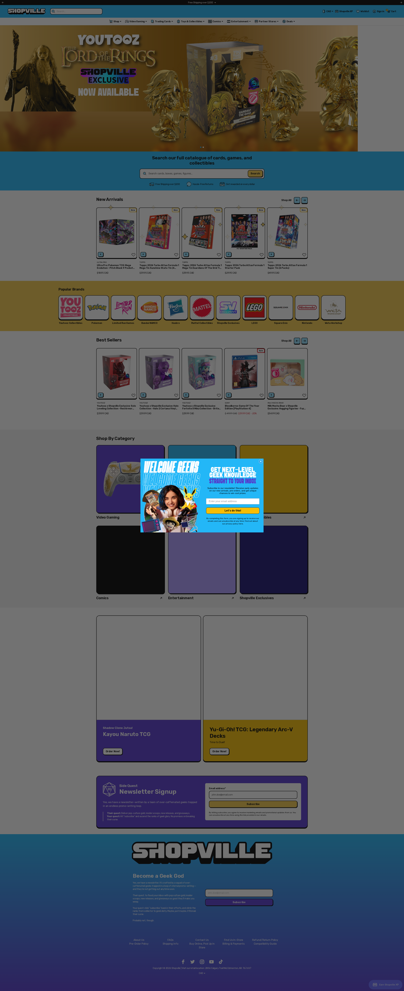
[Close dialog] (260, 461)
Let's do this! (233, 510)
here (241, 524)
